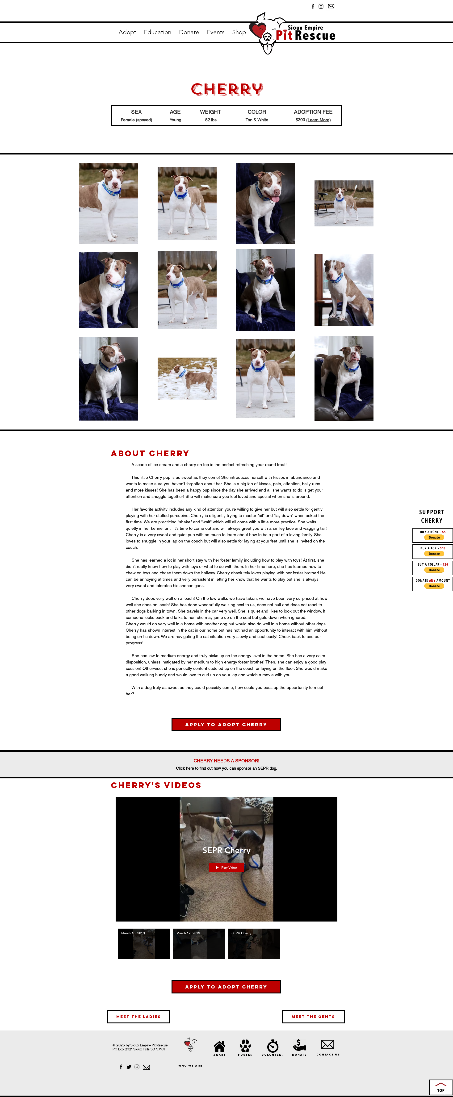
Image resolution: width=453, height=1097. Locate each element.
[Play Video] (144, 943)
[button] (127, 32)
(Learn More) (318, 119)
